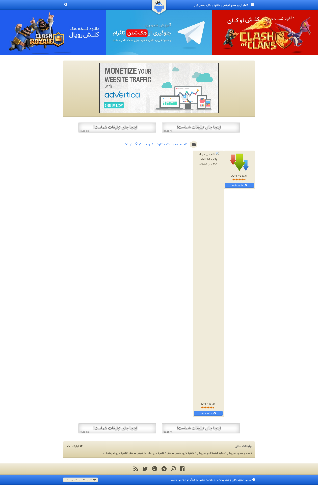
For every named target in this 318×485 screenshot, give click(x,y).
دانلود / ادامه (237, 185)
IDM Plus (208, 404)
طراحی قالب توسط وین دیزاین (78, 480)
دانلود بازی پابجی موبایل (180, 453)
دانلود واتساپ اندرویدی (239, 453)
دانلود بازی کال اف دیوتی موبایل (146, 453)
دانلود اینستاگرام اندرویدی (211, 453)
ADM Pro (239, 176)
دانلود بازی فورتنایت (116, 453)
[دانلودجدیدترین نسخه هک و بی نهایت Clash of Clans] (265, 32)
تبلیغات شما (73, 446)
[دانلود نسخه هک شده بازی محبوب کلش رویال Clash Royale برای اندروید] (53, 32)
